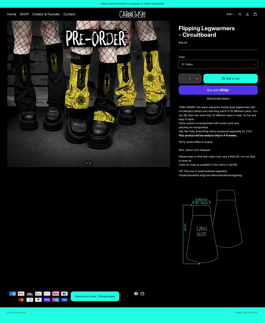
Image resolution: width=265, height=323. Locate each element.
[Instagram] (142, 293)
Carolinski (21, 312)
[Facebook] (136, 293)
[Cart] (255, 14)
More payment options (218, 98)
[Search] (240, 14)
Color (182, 56)
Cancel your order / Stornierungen (95, 296)
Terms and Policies (246, 312)
